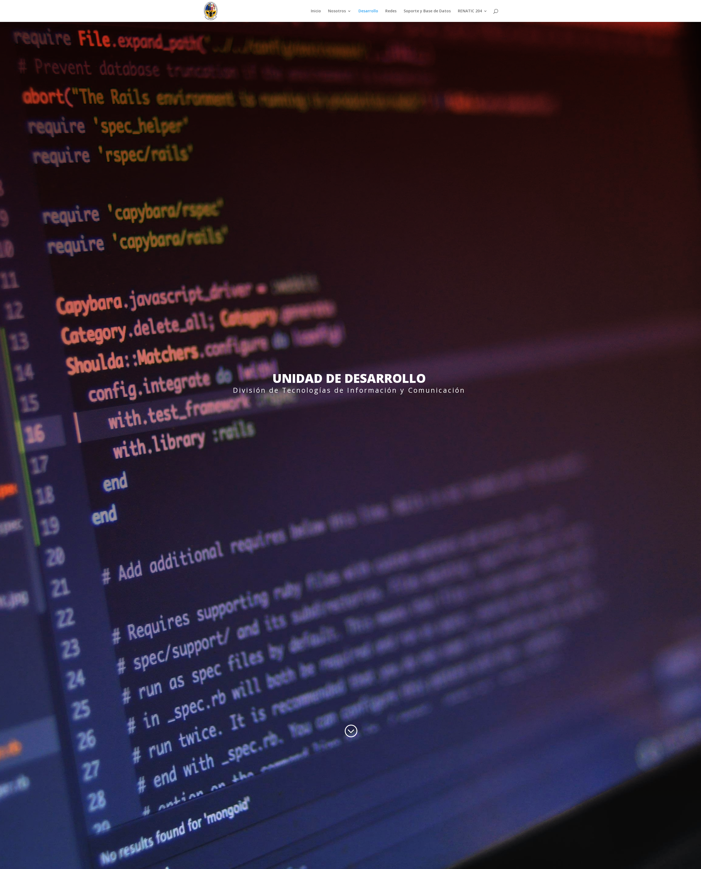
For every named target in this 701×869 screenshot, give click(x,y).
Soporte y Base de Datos (427, 11)
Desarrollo (368, 11)
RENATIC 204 (470, 11)
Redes (391, 11)
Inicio (316, 11)
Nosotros (337, 11)
